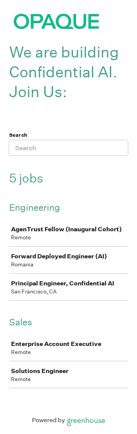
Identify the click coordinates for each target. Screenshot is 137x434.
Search (18, 135)
